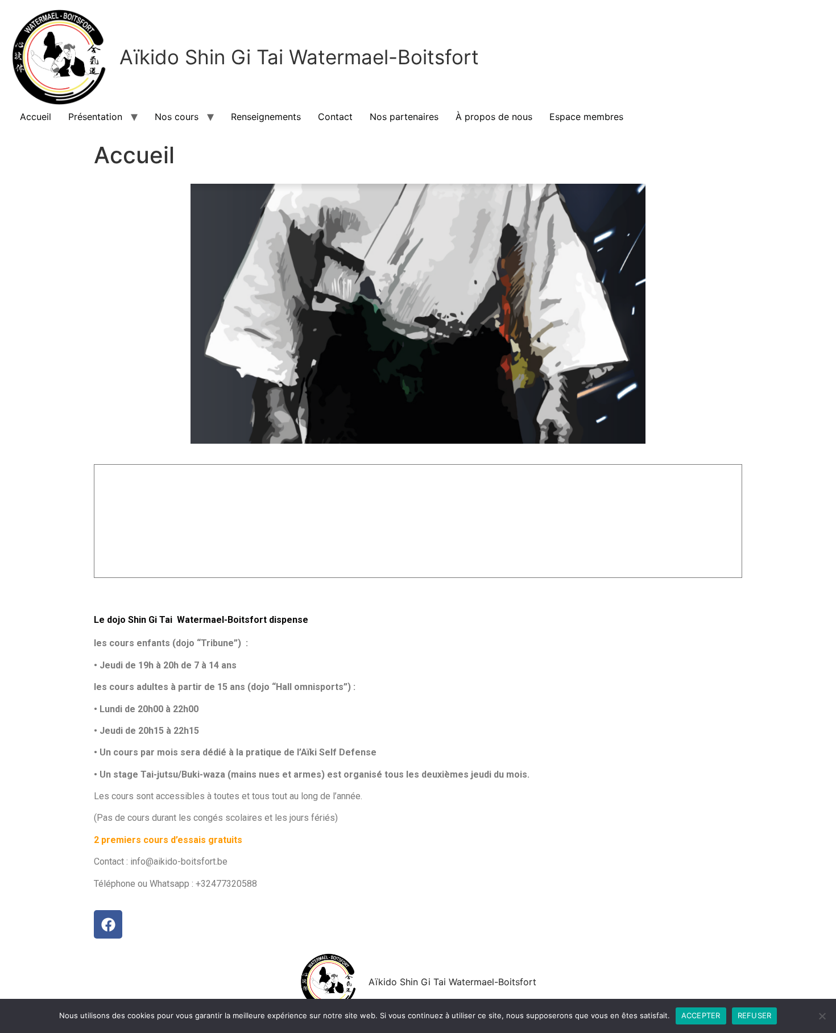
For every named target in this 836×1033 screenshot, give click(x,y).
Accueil (35, 116)
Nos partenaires (404, 116)
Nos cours (176, 116)
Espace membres (586, 116)
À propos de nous (494, 116)
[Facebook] (108, 924)
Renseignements (266, 116)
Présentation (95, 116)
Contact (335, 116)
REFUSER (755, 1015)
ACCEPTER (701, 1015)
